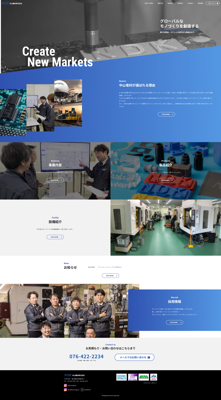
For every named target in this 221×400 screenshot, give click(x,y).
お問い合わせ (212, 3)
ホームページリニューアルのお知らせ (110, 267)
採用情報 (200, 3)
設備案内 (180, 3)
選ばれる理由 (149, 3)
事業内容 (160, 3)
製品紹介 (170, 3)
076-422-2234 (86, 356)
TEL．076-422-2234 (69, 381)
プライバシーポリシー (150, 383)
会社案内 (190, 3)
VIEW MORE (166, 114)
